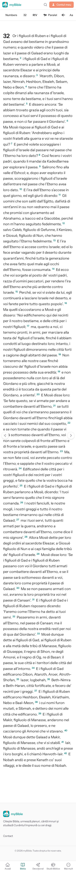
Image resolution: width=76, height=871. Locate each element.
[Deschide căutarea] (45, 5)
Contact (8, 836)
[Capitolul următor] (70, 435)
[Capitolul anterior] (5, 435)
